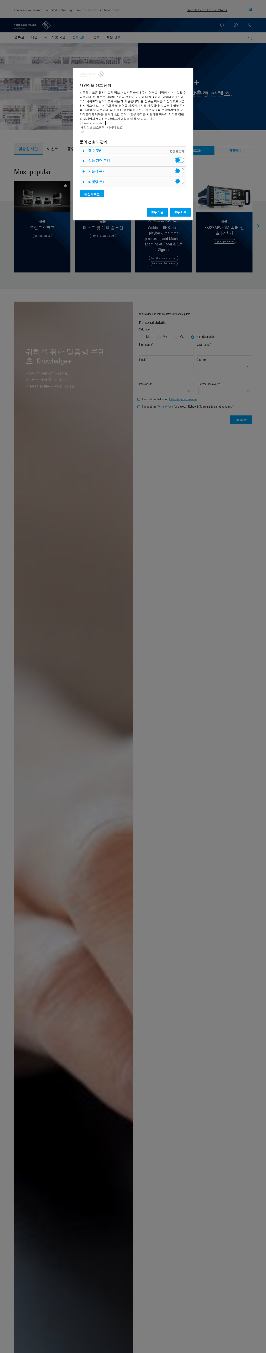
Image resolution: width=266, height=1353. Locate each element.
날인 (83, 131)
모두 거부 (180, 212)
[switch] (179, 160)
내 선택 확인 (92, 194)
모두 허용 (157, 212)
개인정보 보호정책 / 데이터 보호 (102, 127)
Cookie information (93, 123)
